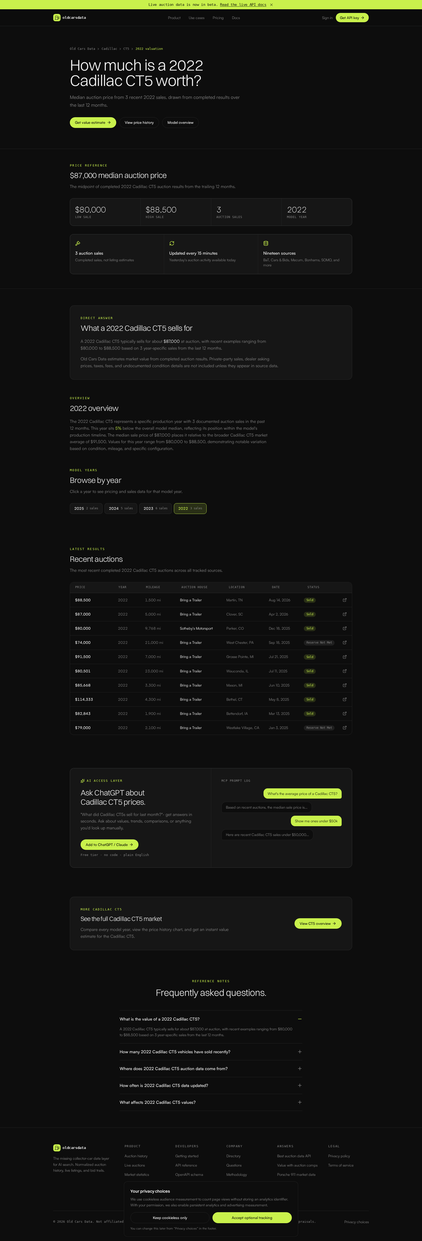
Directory (233, 1156)
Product (174, 17)
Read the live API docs (243, 4)
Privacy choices (356, 1222)
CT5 (126, 49)
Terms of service (341, 1165)
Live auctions (135, 1165)
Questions (234, 1165)
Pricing (218, 17)
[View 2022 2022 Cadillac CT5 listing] (345, 600)
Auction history (136, 1156)
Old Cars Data (82, 49)
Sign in (327, 17)
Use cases (196, 17)
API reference (186, 1165)
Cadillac (109, 49)
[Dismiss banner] (271, 5)
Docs (236, 17)
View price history (139, 122)
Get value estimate (90, 122)
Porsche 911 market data (296, 1174)
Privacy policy (339, 1156)
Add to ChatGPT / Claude (107, 844)
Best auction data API (294, 1156)
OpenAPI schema (189, 1174)
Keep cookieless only (170, 1217)
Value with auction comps (297, 1165)
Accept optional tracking (252, 1217)
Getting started (187, 1156)
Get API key (349, 17)
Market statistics (137, 1174)
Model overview (180, 122)
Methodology (236, 1174)
